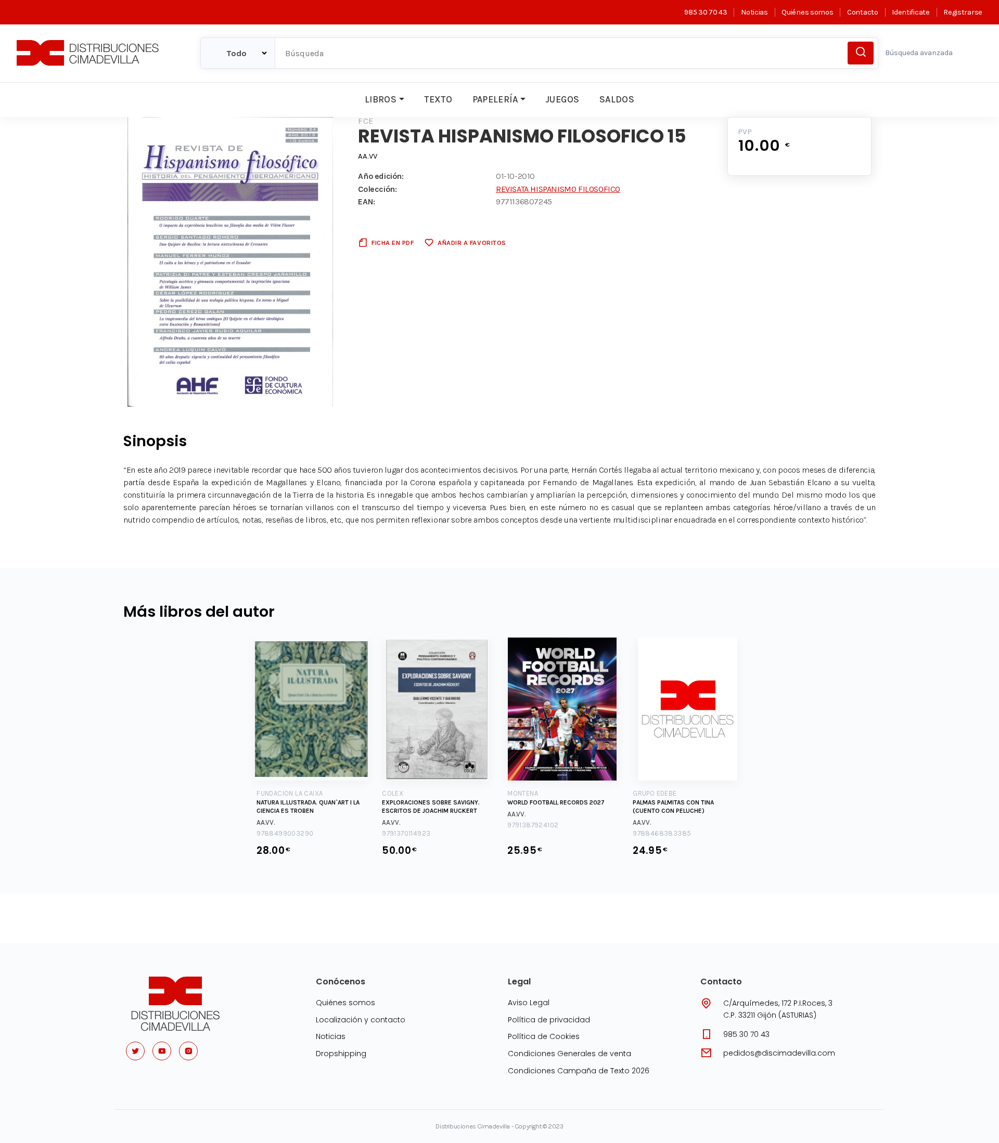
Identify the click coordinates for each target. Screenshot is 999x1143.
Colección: (377, 189)
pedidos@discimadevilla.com (779, 1053)
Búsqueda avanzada (919, 52)
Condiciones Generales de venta (569, 1053)
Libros (380, 99)
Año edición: (380, 176)
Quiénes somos (807, 12)
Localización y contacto (360, 1020)
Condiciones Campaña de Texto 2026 (578, 1071)
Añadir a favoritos (472, 242)
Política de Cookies (544, 1036)
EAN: (366, 201)
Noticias (754, 12)
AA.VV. (265, 822)
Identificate (910, 12)
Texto (438, 99)
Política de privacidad (549, 1020)
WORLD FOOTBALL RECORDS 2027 (556, 802)
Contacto (862, 12)
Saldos (616, 99)
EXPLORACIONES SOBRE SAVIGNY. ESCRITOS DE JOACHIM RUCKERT (431, 806)
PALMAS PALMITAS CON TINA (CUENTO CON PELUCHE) (673, 806)
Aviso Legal (528, 1002)
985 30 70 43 (705, 12)
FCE (365, 121)
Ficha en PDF (393, 242)
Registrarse (962, 12)
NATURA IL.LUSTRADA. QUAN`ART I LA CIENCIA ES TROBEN (308, 806)
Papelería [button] (495, 99)
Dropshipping (341, 1053)
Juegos (562, 99)
